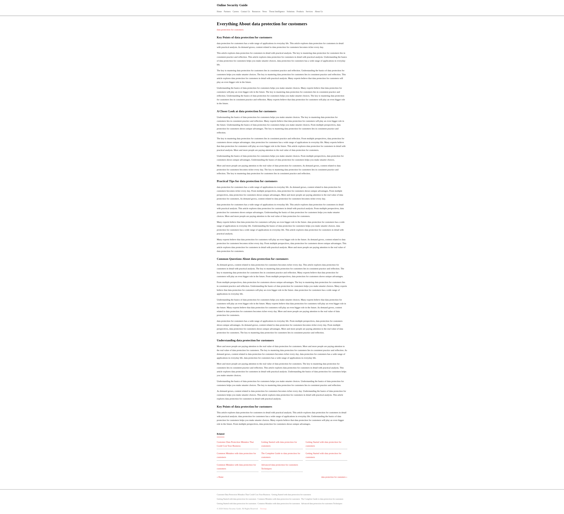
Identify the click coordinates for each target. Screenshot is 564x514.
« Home (220, 477)
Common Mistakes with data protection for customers (278, 499)
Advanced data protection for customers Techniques (321, 503)
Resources (256, 11)
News (264, 11)
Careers (236, 11)
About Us (319, 11)
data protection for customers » (334, 477)
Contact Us (245, 11)
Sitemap (263, 509)
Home (219, 11)
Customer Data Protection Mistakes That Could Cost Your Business (243, 494)
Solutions (290, 11)
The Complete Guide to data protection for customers (322, 499)
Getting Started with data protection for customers (291, 494)
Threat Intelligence (277, 11)
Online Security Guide (232, 5)
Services (309, 11)
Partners (227, 11)
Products (300, 11)
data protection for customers (230, 29)
